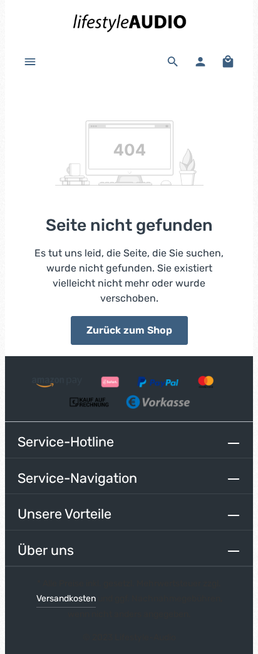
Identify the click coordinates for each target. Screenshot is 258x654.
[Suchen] (172, 61)
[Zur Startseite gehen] (129, 22)
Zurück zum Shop (129, 330)
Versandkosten (66, 598)
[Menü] (30, 61)
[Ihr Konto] (200, 61)
